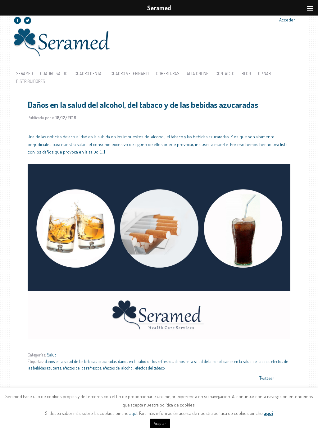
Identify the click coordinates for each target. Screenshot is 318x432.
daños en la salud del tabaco (246, 361)
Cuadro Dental (89, 73)
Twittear (266, 378)
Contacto (225, 73)
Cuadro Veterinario (130, 73)
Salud (52, 354)
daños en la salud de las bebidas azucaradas (80, 361)
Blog (246, 73)
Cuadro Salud (53, 73)
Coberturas (167, 73)
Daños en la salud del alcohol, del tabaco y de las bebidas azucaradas (143, 104)
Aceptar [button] (160, 423)
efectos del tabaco (150, 367)
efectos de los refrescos (82, 367)
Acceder (287, 20)
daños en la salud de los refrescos (145, 361)
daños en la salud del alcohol (198, 361)
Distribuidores (30, 81)
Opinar (264, 73)
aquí (133, 413)
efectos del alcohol (118, 367)
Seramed (24, 73)
